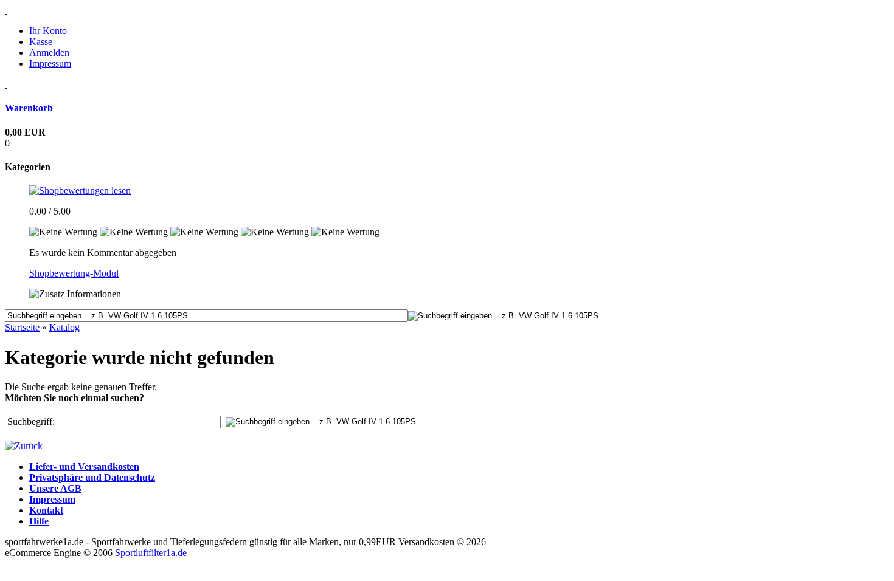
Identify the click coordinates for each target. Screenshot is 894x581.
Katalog (64, 327)
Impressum (50, 63)
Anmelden (49, 52)
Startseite (22, 327)
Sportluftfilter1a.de (151, 553)
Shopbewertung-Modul (74, 273)
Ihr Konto (48, 31)
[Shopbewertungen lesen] (80, 190)
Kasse (40, 41)
